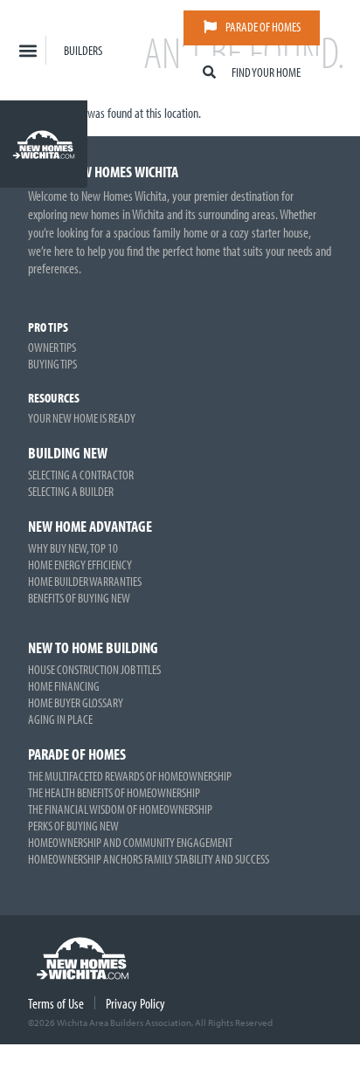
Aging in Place (60, 719)
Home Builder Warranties (85, 581)
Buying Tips (52, 363)
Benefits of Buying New (79, 597)
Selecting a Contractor (81, 474)
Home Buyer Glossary (75, 702)
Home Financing (64, 686)
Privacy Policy (135, 1003)
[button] (27, 50)
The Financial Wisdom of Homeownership (120, 809)
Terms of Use (56, 1003)
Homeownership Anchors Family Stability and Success (148, 858)
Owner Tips (52, 347)
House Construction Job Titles (94, 669)
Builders (83, 50)
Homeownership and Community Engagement (130, 842)
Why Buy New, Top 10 (73, 548)
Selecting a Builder (71, 491)
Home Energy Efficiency (80, 564)
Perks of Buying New (73, 825)
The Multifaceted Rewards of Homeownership (130, 776)
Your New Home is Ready (81, 418)
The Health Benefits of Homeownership (114, 792)
